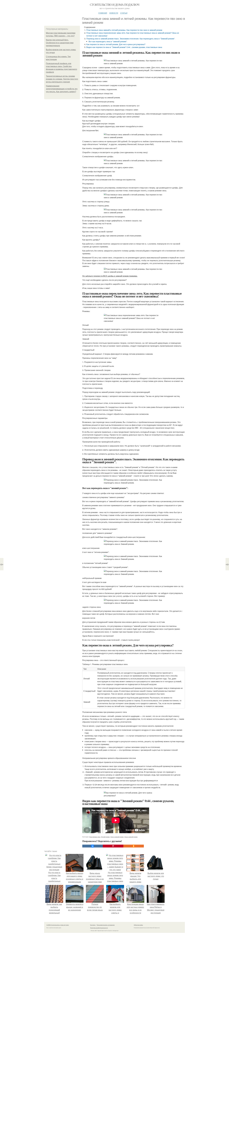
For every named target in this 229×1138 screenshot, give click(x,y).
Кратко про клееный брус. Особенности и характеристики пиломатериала (59, 43)
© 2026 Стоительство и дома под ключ (58, 925)
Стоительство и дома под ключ (114, 5)
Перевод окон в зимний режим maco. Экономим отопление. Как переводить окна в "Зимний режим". (130, 38)
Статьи (123, 12)
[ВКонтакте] (92, 846)
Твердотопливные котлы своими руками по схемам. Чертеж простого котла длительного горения (62, 79)
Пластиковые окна (94, 837)
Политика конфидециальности (99, 928)
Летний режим (105, 837)
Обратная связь (138, 925)
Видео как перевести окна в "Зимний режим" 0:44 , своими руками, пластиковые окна (124, 47)
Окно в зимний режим (117, 837)
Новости (113, 12)
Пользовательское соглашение (106, 925)
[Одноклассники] (133, 846)
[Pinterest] (113, 846)
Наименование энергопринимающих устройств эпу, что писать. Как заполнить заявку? (62, 89)
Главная (102, 12)
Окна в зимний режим (131, 837)
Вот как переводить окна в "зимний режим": (108, 41)
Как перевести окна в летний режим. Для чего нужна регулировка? (115, 44)
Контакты (93, 925)
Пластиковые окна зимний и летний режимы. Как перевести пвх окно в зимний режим (124, 30)
